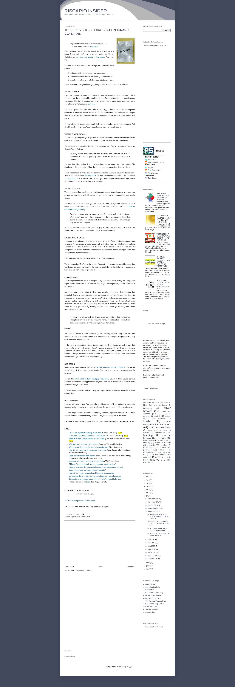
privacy (162, 450)
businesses (147, 408)
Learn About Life (149, 370)
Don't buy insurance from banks (82, 456)
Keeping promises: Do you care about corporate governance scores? (96, 467)
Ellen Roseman (151, 607)
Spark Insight (150, 612)
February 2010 (153, 556)
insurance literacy (153, 430)
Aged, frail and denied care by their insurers (86, 439)
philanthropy (148, 447)
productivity (167, 452)
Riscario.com (153, 173)
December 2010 (154, 499)
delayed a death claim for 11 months (110, 367)
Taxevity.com (152, 178)
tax (156, 457)
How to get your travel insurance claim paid (87, 450)
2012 (148, 490)
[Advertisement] (100, 543)
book (155, 405)
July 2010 (151, 540)
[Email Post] (82, 514)
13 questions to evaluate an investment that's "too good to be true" (95, 479)
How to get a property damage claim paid (85, 433)
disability (157, 416)
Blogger (129, 667)
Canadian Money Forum (154, 627)
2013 (148, 486)
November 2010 (154, 502)
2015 (148, 480)
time (144, 460)
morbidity (167, 443)
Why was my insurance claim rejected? (84, 444)
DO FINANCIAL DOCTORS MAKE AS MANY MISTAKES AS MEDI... (158, 516)
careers (146, 414)
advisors (155, 403)
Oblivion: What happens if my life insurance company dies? (92, 464)
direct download (70, 501)
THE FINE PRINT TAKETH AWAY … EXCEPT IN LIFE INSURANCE (163, 237)
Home (100, 566)
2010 (148, 496)
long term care (163, 440)
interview (146, 432)
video (148, 462)
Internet (165, 430)
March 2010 (152, 552)
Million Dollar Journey (153, 595)
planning (162, 447)
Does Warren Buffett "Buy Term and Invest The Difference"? (163, 196)
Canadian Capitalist (152, 587)
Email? (156, 45)
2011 (148, 493)
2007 (148, 569)
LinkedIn (157, 375)
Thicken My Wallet (152, 609)
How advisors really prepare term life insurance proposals (91, 473)
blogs (145, 405)
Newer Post (69, 566)
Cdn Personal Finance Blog (155, 601)
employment (162, 418)
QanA (149, 455)
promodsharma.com (150, 377)
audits (166, 403)
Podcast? (163, 45)
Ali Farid (87, 482)
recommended (160, 455)
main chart (72, 179)
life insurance (160, 438)
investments (160, 432)
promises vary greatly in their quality (90, 57)
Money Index (150, 584)
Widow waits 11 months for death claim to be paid (88, 447)
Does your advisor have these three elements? (87, 470)
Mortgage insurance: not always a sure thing (86, 461)
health (151, 428)
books (164, 405)
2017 (148, 477)
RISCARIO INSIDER (85, 10)
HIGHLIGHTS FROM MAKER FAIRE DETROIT (158, 535)
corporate (146, 416)
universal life (166, 460)
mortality (151, 445)
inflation (168, 428)
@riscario (151, 167)
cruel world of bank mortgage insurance (91, 379)
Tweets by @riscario (150, 388)
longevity (146, 443)
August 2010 (152, 511)
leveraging (147, 438)
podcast (83, 516)
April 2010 (152, 549)
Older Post (130, 566)
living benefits (148, 440)
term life (165, 457)
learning (148, 435)
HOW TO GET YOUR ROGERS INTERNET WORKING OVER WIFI (163, 284)
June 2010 (152, 543)
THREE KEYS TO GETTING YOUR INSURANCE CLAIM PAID (158, 523)
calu (164, 411)
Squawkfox (149, 590)
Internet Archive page (86, 501)
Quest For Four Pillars (153, 598)
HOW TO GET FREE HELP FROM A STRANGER (157, 529)
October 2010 (153, 505)
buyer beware (75, 516)
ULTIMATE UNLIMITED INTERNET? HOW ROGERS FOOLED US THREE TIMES (163, 261)
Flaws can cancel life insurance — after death (87, 436)
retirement (147, 457)
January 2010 (153, 559)
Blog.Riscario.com (154, 170)
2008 (148, 566)
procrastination (149, 452)
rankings (91, 104)
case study (162, 414)
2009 (148, 563)
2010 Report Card (92, 176)
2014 (148, 483)
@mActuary (152, 160)
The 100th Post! (162, 216)
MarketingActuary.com (156, 162)
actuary (146, 403)
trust (88, 516)
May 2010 (151, 546)
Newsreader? (149, 45)
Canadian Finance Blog (154, 593)
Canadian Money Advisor (154, 604)
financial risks (162, 424)
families (147, 421)
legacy (163, 436)
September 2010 (154, 508)
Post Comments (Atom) (83, 570)
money (157, 443)
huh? (159, 428)
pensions (164, 445)
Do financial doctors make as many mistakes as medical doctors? (95, 476)
